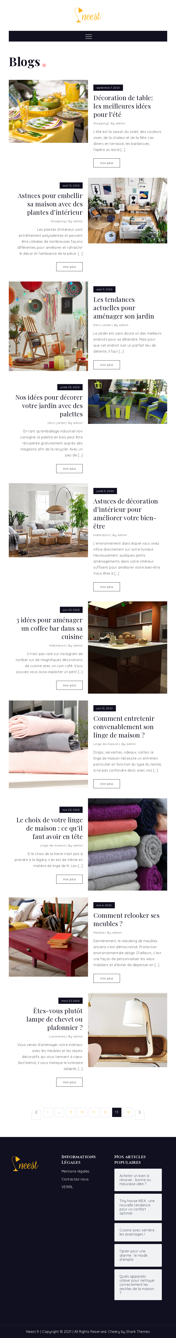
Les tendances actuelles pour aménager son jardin (123, 307)
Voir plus (106, 163)
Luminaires (57, 1036)
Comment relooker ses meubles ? (126, 919)
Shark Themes (138, 1331)
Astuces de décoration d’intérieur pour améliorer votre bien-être (125, 513)
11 (93, 1112)
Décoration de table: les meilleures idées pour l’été (123, 106)
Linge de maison (105, 744)
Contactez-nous (75, 1179)
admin (120, 123)
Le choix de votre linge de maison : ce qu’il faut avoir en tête (49, 828)
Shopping (100, 123)
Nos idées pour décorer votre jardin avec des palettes (49, 405)
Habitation (101, 535)
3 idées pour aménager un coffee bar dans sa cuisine (49, 628)
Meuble (98, 932)
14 (128, 1112)
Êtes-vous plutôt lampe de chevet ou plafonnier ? (54, 1019)
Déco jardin (102, 325)
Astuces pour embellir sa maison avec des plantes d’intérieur (50, 203)
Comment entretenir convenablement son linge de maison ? (123, 726)
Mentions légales (76, 1171)
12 (105, 1112)
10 (82, 1112)
